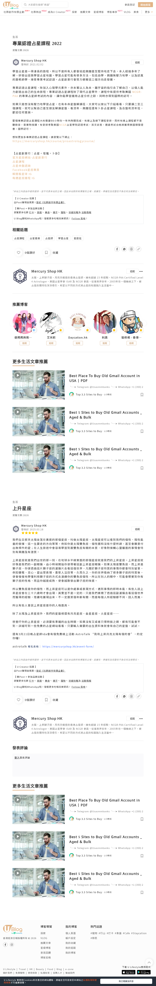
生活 (15, 37)
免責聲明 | (22, 972)
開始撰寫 (145, 4)
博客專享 (112, 12)
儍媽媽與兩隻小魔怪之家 (24, 337)
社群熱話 (36, 12)
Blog (61, 969)
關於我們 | (9, 972)
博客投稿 (46, 957)
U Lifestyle (11, 969)
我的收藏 (71, 943)
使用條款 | (34, 972)
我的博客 (71, 952)
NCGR (63, 124)
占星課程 (18, 161)
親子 (55, 212)
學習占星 (63, 238)
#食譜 (118, 933)
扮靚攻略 (73, 212)
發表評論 (22, 757)
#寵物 (93, 933)
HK (32, 969)
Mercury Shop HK (34, 60)
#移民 (93, 938)
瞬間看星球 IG (22, 174)
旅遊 (39, 212)
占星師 (49, 238)
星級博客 (99, 12)
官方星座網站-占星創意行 (29, 157)
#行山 (102, 933)
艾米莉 (51, 337)
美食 (136, 12)
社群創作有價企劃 (14, 12)
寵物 (63, 212)
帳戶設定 (71, 938)
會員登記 (130, 4)
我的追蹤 (71, 948)
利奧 (105, 337)
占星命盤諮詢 (21, 166)
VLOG (127, 12)
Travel (24, 969)
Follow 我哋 (78, 218)
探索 (74, 12)
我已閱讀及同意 (126, 981)
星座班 (78, 238)
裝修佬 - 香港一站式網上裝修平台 (131, 337)
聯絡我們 (71, 972)
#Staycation (139, 933)
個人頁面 (71, 933)
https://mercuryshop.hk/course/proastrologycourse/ (53, 141)
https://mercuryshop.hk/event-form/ (68, 646)
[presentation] (12, 323)
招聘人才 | (59, 972)
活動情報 (86, 212)
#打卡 (110, 933)
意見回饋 (46, 952)
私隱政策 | (47, 972)
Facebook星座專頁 (26, 170)
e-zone (70, 969)
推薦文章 (85, 12)
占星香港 (35, 238)
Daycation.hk (78, 337)
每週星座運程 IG (24, 178)
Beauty (41, 969)
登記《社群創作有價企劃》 (51, 202)
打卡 (31, 212)
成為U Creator (56, 12)
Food (52, 969)
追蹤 (137, 62)
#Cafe (126, 933)
